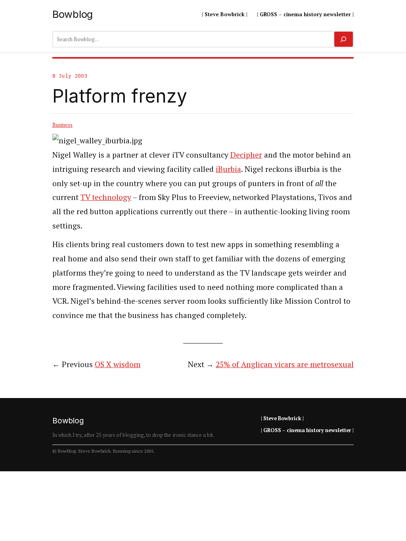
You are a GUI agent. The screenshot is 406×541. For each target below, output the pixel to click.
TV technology (105, 197)
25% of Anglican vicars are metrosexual (285, 364)
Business (62, 124)
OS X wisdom (117, 364)
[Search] (343, 39)
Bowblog (72, 14)
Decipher (246, 155)
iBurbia (228, 169)
